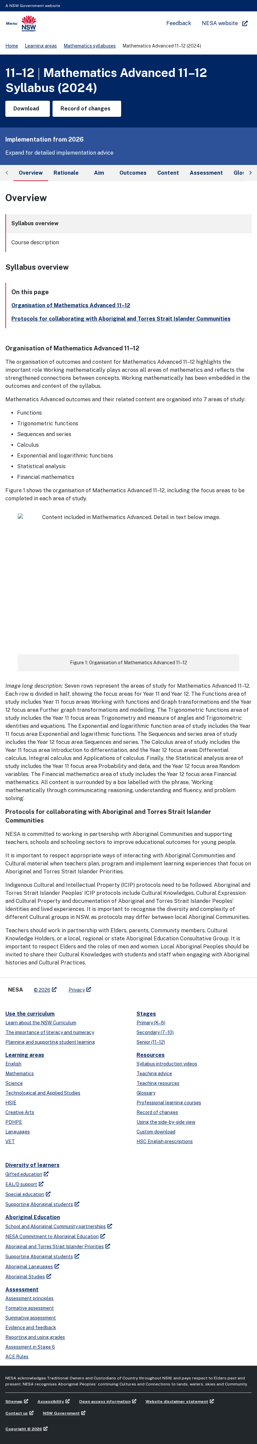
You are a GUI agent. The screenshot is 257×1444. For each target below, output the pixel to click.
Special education (24, 1194)
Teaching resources (158, 1083)
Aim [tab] (99, 173)
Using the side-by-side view (166, 1122)
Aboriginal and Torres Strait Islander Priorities (54, 1246)
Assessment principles (29, 1298)
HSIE (10, 1102)
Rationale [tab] (66, 173)
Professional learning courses (169, 1102)
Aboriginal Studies (25, 1276)
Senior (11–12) (151, 1042)
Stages (146, 1014)
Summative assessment (30, 1318)
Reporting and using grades (35, 1337)
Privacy (77, 990)
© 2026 (42, 990)
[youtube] (117, 987)
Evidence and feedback (30, 1327)
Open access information (105, 1401)
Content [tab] (168, 173)
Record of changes (157, 1112)
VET (10, 1141)
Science (14, 1083)
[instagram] (123, 987)
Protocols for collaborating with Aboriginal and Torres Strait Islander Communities (121, 319)
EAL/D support (21, 1184)
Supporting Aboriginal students (39, 1204)
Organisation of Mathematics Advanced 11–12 (70, 305)
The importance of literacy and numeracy (49, 1032)
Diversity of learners (32, 1165)
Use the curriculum (30, 1014)
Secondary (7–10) (155, 1032)
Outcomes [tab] (133, 173)
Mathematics (19, 1073)
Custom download (156, 1131)
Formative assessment (29, 1308)
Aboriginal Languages (29, 1266)
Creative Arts (19, 1112)
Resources (151, 1055)
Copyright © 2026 (23, 1429)
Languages (17, 1131)
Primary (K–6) (151, 1022)
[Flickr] (130, 987)
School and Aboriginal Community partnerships (55, 1226)
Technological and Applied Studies (42, 1093)
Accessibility (50, 1401)
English (13, 1064)
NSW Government (61, 1413)
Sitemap (13, 1401)
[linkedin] (110, 987)
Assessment (21, 1289)
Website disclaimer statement (177, 1401)
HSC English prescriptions (165, 1141)
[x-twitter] (103, 987)
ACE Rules (16, 1356)
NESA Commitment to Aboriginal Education (52, 1236)
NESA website (220, 23)
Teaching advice (154, 1073)
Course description (35, 242)
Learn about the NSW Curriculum (40, 1022)
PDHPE (13, 1122)
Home (11, 46)
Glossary (146, 1093)
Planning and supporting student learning (50, 1042)
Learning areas (41, 46)
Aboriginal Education (32, 1217)
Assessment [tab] (206, 173)
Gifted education (23, 1174)
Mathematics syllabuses (90, 46)
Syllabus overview (35, 223)
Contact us (16, 1413)
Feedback (178, 23)
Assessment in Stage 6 (30, 1347)
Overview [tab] (31, 173)
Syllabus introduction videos (167, 1064)
